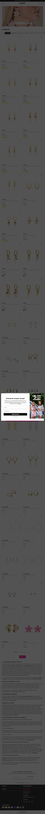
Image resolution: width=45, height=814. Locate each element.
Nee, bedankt (15, 416)
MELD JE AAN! (15, 414)
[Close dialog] (42, 395)
